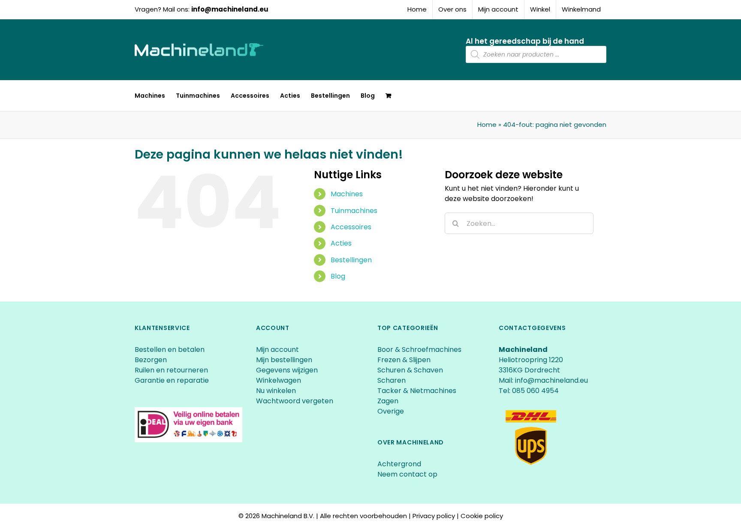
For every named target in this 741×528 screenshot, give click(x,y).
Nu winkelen (276, 391)
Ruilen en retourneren (171, 370)
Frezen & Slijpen (404, 360)
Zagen (387, 401)
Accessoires (351, 227)
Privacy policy (434, 515)
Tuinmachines (354, 211)
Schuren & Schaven (410, 370)
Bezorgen (152, 360)
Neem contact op (407, 474)
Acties (341, 243)
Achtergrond (399, 464)
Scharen (391, 380)
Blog (338, 276)
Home (487, 124)
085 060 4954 (535, 391)
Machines (347, 194)
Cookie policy (482, 515)
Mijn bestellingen (284, 360)
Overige (390, 411)
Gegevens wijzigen (287, 370)
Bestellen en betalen (170, 349)
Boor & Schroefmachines (419, 349)
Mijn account (277, 349)
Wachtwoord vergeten (294, 401)
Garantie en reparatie (172, 380)
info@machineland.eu (229, 9)
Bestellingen (351, 260)
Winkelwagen (278, 380)
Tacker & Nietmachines (416, 391)
